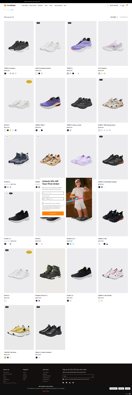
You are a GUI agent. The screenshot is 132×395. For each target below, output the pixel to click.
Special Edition (58, 5)
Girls (46, 5)
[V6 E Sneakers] (113, 43)
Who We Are (6, 372)
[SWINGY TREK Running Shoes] (113, 100)
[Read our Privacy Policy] (63, 205)
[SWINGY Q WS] (113, 213)
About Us (6, 369)
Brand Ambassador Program (9, 383)
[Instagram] (67, 382)
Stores (4, 377)
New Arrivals (33, 5)
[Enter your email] (92, 376)
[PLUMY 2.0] (19, 213)
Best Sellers (25, 5)
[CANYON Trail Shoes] (19, 327)
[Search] (108, 5)
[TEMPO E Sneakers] (19, 43)
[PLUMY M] (19, 157)
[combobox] (45, 198)
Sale (65, 5)
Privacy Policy (46, 379)
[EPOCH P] (19, 100)
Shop (8, 9)
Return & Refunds (47, 375)
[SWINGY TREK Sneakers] (50, 157)
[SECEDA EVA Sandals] (82, 157)
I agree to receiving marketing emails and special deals (76, 379)
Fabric (4, 381)
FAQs (24, 379)
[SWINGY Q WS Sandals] (113, 270)
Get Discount (53, 213)
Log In (24, 372)
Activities (40, 5)
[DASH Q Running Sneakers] (50, 43)
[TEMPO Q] (82, 43)
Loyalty (24, 374)
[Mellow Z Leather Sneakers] (50, 327)
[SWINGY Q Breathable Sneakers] (113, 157)
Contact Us (45, 381)
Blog (4, 375)
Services (46, 369)
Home (4, 9)
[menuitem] (25, 5)
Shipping (45, 374)
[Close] (90, 179)
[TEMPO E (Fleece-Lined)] (82, 100)
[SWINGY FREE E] (50, 100)
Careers (25, 377)
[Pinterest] (74, 382)
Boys (51, 5)
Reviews (25, 375)
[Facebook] (64, 382)
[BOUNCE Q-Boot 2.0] (50, 270)
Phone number (45, 196)
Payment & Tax (46, 377)
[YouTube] (70, 382)
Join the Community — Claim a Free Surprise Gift (93, 1)
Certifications (6, 379)
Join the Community (7, 374)
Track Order (45, 372)
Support (25, 369)
